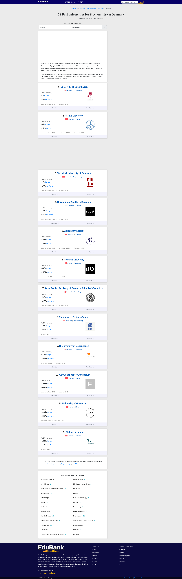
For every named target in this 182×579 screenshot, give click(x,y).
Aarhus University (72, 115)
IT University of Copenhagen (73, 345)
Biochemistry (91, 8)
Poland (121, 552)
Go (104, 27)
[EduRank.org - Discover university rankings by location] (43, 2)
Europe (100, 8)
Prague (94, 555)
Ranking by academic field (72, 23)
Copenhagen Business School (73, 317)
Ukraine (122, 562)
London (94, 565)
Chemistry (74, 8)
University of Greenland (73, 403)
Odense (77, 464)
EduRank (100, 18)
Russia (121, 565)
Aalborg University (73, 230)
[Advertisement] (54, 47)
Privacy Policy (139, 578)
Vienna (94, 562)
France (121, 559)
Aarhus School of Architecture (72, 374)
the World (48, 99)
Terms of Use (128, 578)
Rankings (89, 108)
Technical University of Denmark (73, 173)
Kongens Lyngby (66, 464)
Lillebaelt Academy (73, 432)
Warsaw (95, 559)
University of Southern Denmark (73, 202)
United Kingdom (124, 555)
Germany (122, 549)
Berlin (94, 549)
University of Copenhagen (73, 86)
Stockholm (95, 552)
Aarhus (58, 464)
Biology (82, 8)
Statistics (54, 108)
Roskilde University (73, 259)
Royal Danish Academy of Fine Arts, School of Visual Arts (72, 288)
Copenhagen (51, 464)
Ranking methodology (47, 573)
